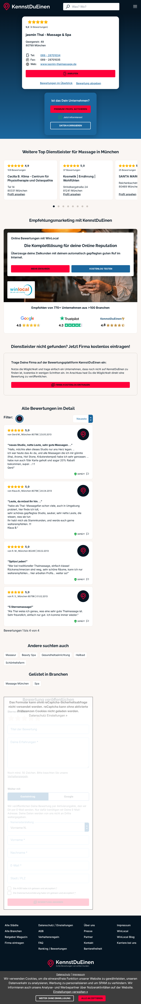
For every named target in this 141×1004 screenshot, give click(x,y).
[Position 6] (78, 206)
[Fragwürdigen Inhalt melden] (87, 473)
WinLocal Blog (126, 936)
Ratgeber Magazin (16, 936)
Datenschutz (46, 925)
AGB (41, 931)
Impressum (124, 925)
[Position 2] (58, 206)
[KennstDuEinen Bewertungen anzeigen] (19, 419)
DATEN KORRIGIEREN (70, 125)
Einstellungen (64, 925)
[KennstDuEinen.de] (27, 6)
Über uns (89, 925)
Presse (88, 931)
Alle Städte (11, 925)
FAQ (40, 942)
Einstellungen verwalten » (70, 992)
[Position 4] (68, 206)
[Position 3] (63, 206)
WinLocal (122, 931)
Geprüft (81, 474)
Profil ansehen (31, 194)
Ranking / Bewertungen (52, 948)
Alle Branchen (13, 931)
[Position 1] (54, 206)
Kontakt (88, 942)
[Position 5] (73, 206)
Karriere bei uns (126, 942)
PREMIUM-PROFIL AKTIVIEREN (70, 109)
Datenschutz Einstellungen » (48, 715)
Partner (88, 936)
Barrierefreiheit (93, 948)
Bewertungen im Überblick (56, 83)
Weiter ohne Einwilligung (54, 998)
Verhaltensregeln (48, 936)
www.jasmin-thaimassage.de (58, 64)
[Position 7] (82, 206)
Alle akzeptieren (92, 998)
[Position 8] (87, 206)
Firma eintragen (14, 942)
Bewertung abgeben (88, 83)
